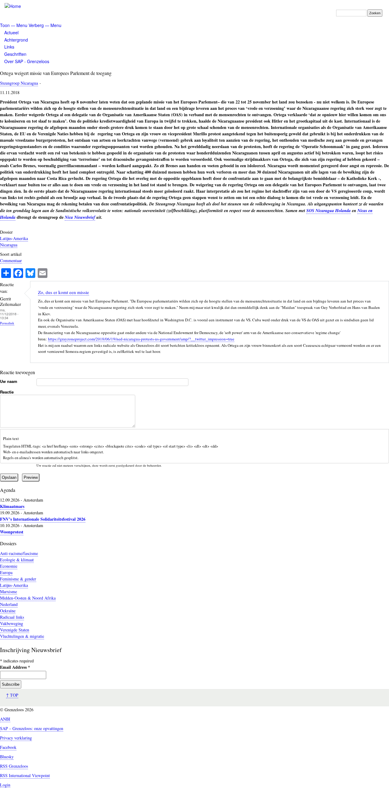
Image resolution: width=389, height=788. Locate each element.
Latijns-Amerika (14, 238)
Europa (6, 572)
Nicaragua (8, 245)
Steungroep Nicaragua (19, 83)
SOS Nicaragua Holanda (328, 211)
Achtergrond (16, 40)
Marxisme (8, 591)
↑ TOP (12, 695)
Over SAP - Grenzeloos (26, 61)
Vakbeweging (11, 623)
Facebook (8, 747)
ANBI (5, 719)
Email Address (15, 667)
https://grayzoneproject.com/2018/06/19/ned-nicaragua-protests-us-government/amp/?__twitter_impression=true (141, 339)
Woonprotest (11, 532)
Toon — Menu (13, 25)
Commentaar (11, 260)
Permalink (7, 323)
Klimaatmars (12, 506)
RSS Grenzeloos (14, 766)
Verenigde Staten (14, 630)
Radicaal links (12, 617)
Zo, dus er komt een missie (63, 292)
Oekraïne (7, 611)
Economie (8, 566)
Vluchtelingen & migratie (22, 636)
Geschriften (15, 54)
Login (5, 785)
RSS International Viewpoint (25, 775)
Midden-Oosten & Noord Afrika (28, 598)
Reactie (7, 392)
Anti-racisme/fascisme (19, 553)
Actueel (11, 32)
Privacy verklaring (16, 738)
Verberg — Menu (45, 25)
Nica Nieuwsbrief (80, 217)
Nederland (9, 604)
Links (9, 47)
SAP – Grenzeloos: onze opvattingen (31, 728)
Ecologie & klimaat (17, 560)
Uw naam (8, 381)
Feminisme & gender (18, 579)
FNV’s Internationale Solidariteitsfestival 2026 (42, 519)
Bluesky (7, 756)
